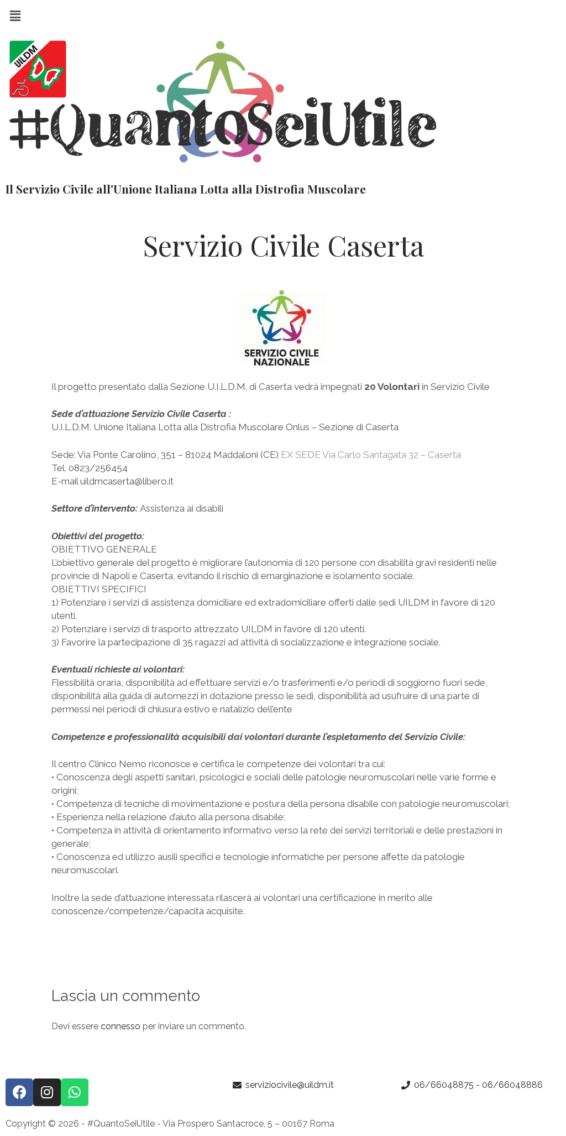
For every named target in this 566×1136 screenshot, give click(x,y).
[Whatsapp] (74, 1092)
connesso (120, 1026)
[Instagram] (47, 1092)
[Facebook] (19, 1092)
